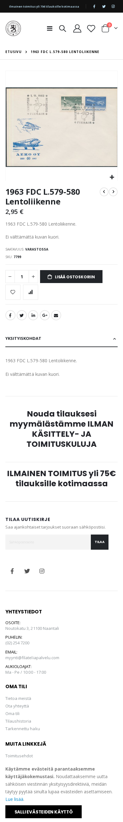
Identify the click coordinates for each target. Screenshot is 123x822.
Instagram (42, 571)
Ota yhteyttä (17, 706)
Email (56, 315)
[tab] (61, 338)
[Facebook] (94, 6)
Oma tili (12, 713)
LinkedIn (33, 315)
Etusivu (13, 52)
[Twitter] (104, 6)
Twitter (22, 315)
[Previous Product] (104, 191)
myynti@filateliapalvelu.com (32, 657)
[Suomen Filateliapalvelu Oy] (13, 28)
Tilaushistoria (18, 721)
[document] (62, 791)
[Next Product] (113, 191)
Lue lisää (14, 799)
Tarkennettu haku (22, 728)
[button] (111, 177)
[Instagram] (113, 6)
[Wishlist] (91, 28)
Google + (45, 315)
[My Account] (77, 28)
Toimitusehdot (19, 756)
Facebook (10, 315)
